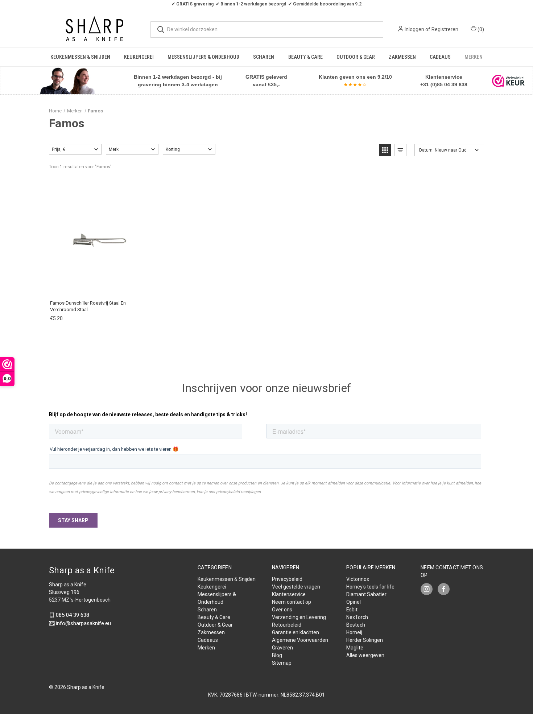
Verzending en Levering (299, 617)
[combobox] (266, 29)
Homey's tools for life (370, 587)
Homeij (354, 632)
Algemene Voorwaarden (300, 640)
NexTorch (357, 617)
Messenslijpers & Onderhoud (203, 57)
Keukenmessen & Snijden (80, 57)
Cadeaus (440, 57)
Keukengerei (139, 57)
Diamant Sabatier (366, 594)
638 (462, 84)
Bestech (355, 625)
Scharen (263, 57)
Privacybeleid (287, 579)
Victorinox (357, 579)
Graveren (282, 648)
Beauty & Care (305, 57)
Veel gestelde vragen (296, 587)
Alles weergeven (365, 655)
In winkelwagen (99, 286)
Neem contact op (291, 602)
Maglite (354, 648)
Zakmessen (402, 57)
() (480, 29)
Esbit (352, 609)
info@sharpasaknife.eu (83, 623)
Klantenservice (289, 594)
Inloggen (414, 29)
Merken (473, 57)
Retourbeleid (286, 625)
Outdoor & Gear (355, 57)
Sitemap (282, 663)
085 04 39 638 (72, 615)
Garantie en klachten (295, 632)
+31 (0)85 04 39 (438, 84)
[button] (66, 80)
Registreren (444, 29)
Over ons (282, 609)
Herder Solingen (364, 640)
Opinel (353, 602)
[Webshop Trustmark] (508, 81)
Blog (277, 655)
